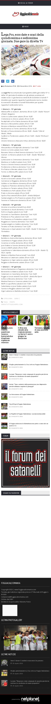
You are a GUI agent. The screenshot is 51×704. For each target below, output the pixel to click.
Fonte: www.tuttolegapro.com (12, 303)
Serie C (17, 298)
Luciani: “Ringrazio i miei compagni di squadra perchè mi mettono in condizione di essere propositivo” (28, 375)
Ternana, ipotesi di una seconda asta (42, 330)
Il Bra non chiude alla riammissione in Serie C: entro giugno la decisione (25, 333)
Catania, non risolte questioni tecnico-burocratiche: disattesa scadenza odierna (7, 335)
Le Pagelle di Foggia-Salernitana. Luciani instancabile (27, 414)
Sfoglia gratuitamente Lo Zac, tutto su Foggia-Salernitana (28, 364)
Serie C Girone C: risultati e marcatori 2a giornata (25, 355)
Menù (26, 26)
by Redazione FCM (9, 86)
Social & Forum (26, 3)
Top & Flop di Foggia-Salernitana (20, 404)
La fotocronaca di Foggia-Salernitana (21, 394)
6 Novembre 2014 (25, 86)
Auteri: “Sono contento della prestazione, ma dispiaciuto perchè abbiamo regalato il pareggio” (28, 385)
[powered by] (25, 696)
